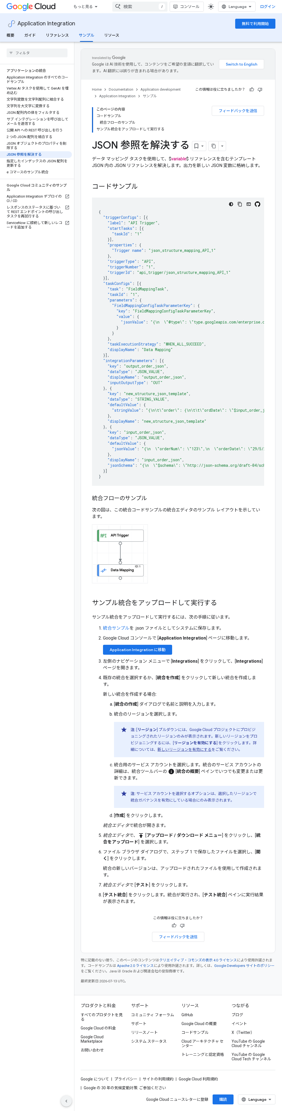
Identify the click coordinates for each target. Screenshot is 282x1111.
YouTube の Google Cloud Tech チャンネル (251, 1056)
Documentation (121, 89)
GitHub (187, 1015)
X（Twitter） (243, 1032)
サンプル (86, 35)
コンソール (189, 6)
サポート (139, 1023)
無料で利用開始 (255, 23)
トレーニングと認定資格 (202, 1054)
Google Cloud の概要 (199, 1023)
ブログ (237, 1015)
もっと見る (83, 6)
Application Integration (46, 23)
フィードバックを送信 (238, 110)
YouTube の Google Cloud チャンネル (248, 1043)
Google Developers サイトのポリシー (244, 966)
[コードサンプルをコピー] (239, 204)
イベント (239, 1023)
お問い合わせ (92, 1050)
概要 (10, 35)
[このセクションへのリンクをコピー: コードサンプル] (143, 187)
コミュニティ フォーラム (152, 1015)
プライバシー (125, 1079)
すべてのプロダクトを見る (102, 1017)
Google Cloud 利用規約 (198, 1079)
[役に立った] (252, 89)
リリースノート (144, 1032)
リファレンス (57, 35)
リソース (111, 35)
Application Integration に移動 (138, 649)
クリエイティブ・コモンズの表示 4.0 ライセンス (198, 960)
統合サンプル (116, 628)
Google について (95, 1079)
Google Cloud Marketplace (92, 1039)
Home (97, 89)
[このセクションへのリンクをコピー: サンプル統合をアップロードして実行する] (222, 603)
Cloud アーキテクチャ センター (202, 1043)
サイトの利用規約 (158, 1079)
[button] (120, 553)
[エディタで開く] (248, 204)
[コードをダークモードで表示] (231, 204)
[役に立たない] (260, 89)
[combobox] (139, 7)
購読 (223, 1099)
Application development (160, 89)
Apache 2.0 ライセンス (135, 966)
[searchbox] (37, 52)
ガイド (30, 35)
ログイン (267, 6)
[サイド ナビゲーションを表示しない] (66, 1101)
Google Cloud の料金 (98, 1028)
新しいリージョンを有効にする (185, 749)
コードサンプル (194, 1032)
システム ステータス (149, 1041)
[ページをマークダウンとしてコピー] (214, 146)
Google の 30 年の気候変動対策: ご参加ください (125, 1088)
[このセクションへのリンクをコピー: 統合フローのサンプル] (152, 498)
